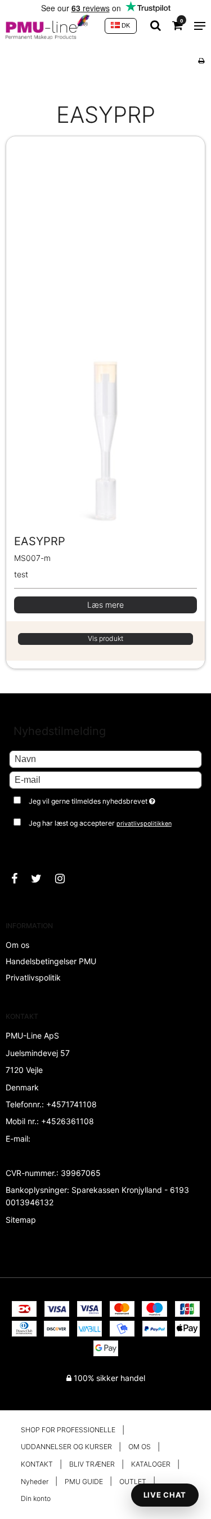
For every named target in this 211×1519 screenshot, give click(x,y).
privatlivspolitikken (144, 823)
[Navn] (105, 758)
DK (125, 25)
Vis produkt (105, 638)
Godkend (38, 845)
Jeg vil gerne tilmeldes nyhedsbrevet (101, 798)
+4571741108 (71, 1104)
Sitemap (21, 1219)
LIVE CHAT (164, 1494)
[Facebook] (20, 878)
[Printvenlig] (201, 60)
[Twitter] (42, 878)
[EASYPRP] (105, 335)
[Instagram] (65, 878)
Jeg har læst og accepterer (100, 823)
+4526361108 (67, 1121)
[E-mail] (105, 779)
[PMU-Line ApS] (49, 26)
